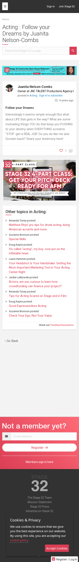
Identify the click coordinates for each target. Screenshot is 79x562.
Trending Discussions (62, 325)
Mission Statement (39, 502)
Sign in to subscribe (50, 95)
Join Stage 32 (67, 6)
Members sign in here (39, 462)
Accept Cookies (56, 548)
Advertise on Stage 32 (39, 511)
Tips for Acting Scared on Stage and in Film (38, 296)
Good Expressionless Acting (27, 306)
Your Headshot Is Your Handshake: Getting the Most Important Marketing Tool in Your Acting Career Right (40, 267)
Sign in (51, 6)
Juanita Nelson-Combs (35, 87)
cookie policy (19, 540)
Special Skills (17, 239)
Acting (34, 95)
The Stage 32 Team (39, 497)
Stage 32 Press (39, 506)
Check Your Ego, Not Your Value (30, 315)
